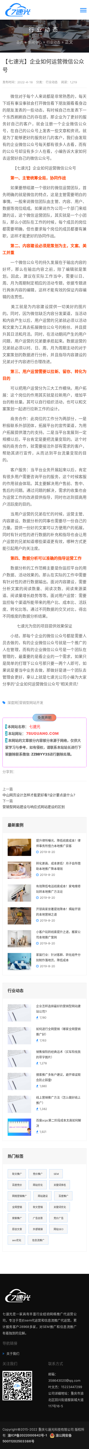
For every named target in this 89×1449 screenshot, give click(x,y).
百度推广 (63, 1195)
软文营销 (38, 1207)
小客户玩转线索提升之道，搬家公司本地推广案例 (58, 934)
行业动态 (53, 42)
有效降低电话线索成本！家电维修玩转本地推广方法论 (58, 889)
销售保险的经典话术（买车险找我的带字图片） (58, 1054)
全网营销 (17, 1207)
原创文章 (17, 1229)
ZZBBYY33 (40, 754)
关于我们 (12, 1353)
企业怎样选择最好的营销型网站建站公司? (58, 1009)
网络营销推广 (19, 1195)
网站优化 (38, 1184)
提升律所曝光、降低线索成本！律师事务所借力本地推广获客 (58, 843)
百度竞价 (17, 1184)
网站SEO (59, 1229)
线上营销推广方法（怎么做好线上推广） (58, 1100)
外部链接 (38, 1229)
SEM (56, 1173)
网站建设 (43, 1195)
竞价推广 (38, 1173)
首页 (19, 42)
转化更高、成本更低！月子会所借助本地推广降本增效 (58, 866)
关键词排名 (60, 1184)
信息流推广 (38, 1240)
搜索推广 (17, 1218)
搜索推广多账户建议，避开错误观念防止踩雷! (58, 1077)
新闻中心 (35, 42)
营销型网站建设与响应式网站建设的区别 (33, 807)
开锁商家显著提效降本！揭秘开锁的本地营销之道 (58, 912)
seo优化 (16, 1240)
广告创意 (38, 1218)
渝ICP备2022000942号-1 (28, 1435)
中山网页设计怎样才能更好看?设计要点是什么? (38, 795)
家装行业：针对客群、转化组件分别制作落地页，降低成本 (58, 957)
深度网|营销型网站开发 (25, 702)
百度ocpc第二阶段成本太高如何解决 (58, 1123)
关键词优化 (60, 1207)
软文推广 (17, 1173)
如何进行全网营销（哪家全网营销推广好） (58, 1031)
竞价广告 (59, 1218)
